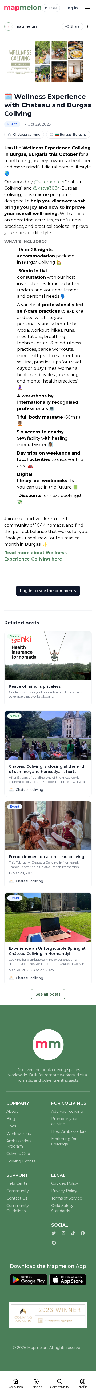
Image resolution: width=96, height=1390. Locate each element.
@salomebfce (48, 181)
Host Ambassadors (68, 1131)
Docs (11, 1126)
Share (75, 26)
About (12, 1111)
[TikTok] (73, 1233)
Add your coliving (67, 1111)
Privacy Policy (64, 1190)
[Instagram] (63, 1233)
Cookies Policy (64, 1183)
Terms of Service (66, 1198)
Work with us (18, 1133)
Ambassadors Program (18, 1144)
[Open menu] (87, 8)
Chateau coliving (27, 134)
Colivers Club (18, 1153)
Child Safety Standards (62, 1208)
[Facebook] (82, 1233)
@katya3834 (46, 188)
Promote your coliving (64, 1121)
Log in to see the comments (48, 590)
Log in (71, 8)
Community (17, 1190)
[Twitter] (54, 1233)
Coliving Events (20, 1161)
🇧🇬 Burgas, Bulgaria (71, 134)
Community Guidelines (17, 1208)
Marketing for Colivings (64, 1141)
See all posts (48, 994)
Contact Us (16, 1198)
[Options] (87, 26)
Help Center (17, 1183)
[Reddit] (54, 1242)
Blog (10, 1118)
